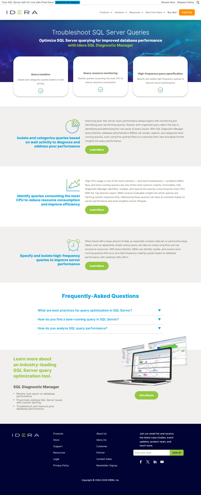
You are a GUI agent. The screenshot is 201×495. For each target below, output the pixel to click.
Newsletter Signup (106, 465)
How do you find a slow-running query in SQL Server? (78, 319)
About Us (101, 433)
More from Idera (154, 12)
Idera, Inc (101, 439)
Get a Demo (146, 395)
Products (104, 12)
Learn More (97, 149)
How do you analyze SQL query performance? (72, 328)
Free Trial (187, 12)
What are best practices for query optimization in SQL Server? (85, 310)
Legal (56, 459)
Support (57, 446)
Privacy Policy (61, 465)
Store (56, 439)
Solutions (119, 12)
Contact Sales (104, 459)
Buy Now (172, 12)
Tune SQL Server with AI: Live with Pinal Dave (28, 2)
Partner (100, 452)
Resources (134, 12)
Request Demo (185, 2)
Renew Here (168, 2)
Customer (101, 446)
